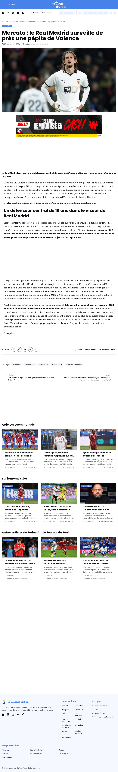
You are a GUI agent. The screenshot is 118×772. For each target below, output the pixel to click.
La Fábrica (79, 725)
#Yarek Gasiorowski (74, 364)
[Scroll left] (26, 13)
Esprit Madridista (36, 750)
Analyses (65, 709)
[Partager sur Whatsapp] (19, 349)
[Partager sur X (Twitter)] (14, 349)
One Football (7, 757)
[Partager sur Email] (30, 349)
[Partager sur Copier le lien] (36, 349)
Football (78, 719)
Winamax (5, 750)
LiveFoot (5, 754)
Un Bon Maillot (36, 754)
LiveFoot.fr (34, 13)
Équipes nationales (66, 720)
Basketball (79, 709)
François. (9, 333)
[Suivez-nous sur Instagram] (8, 13)
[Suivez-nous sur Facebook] (3, 13)
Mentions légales (98, 713)
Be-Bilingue (63, 754)
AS (30, 222)
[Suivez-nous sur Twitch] (23, 13)
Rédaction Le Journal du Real (36, 44)
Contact (95, 709)
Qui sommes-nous (99, 706)
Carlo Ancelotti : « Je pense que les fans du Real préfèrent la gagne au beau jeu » (57, 203)
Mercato (65, 731)
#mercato (16, 364)
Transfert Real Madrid (50, 13)
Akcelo (61, 750)
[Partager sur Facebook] (25, 349)
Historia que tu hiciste (66, 726)
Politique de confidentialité (102, 717)
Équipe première (78, 714)
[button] (11, 4)
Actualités (14, 21)
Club (63, 713)
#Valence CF (57, 364)
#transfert (43, 364)
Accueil (5, 21)
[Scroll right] (54, 13)
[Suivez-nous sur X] (13, 13)
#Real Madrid (30, 364)
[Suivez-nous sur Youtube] (18, 13)
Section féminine (78, 732)
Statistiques (66, 737)
